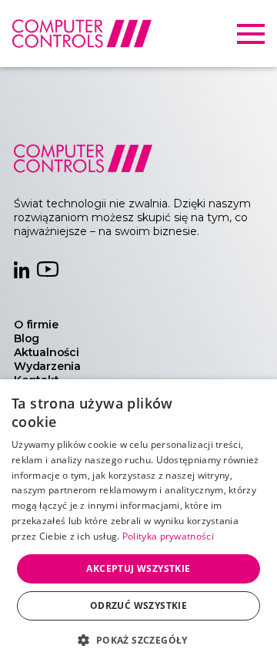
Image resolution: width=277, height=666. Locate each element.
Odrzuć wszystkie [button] (138, 605)
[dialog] (138, 522)
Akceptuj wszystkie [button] (138, 568)
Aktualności (46, 352)
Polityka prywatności (168, 536)
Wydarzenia (47, 366)
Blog (26, 338)
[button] (138, 639)
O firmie (36, 324)
